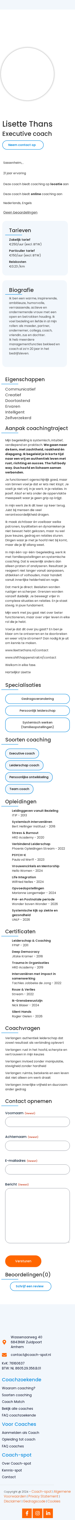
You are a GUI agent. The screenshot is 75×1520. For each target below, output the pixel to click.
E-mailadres (21, 1160)
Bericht (17, 1184)
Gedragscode (34, 1501)
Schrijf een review (30, 1286)
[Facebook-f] (27, 1513)
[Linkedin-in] (48, 1513)
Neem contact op (22, 145)
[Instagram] (37, 1513)
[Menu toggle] (68, 24)
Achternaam (21, 1136)
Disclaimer (12, 1501)
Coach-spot (42, 1491)
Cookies (54, 1501)
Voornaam (20, 1113)
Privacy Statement (43, 1496)
